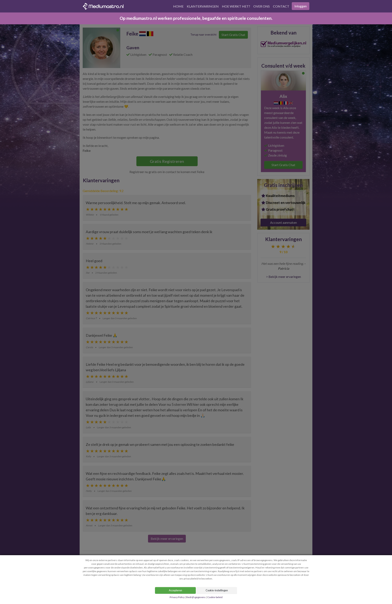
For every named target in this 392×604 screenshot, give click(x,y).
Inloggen (300, 6)
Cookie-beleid (215, 597)
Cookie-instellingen (217, 590)
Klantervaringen (203, 6)
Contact (281, 6)
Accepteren (175, 590)
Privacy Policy (177, 597)
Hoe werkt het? (236, 6)
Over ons (261, 6)
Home (178, 6)
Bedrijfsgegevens (196, 597)
